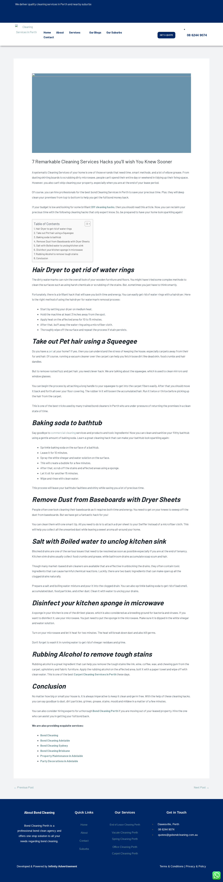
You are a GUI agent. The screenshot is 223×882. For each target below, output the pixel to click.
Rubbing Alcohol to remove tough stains (57, 254)
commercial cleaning (63, 432)
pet (50, 351)
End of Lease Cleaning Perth (125, 824)
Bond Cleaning (49, 735)
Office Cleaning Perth (124, 847)
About (60, 32)
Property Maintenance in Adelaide (61, 755)
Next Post (201, 787)
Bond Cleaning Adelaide (55, 740)
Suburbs (84, 849)
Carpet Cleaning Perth (125, 853)
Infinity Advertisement (62, 866)
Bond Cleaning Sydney (54, 745)
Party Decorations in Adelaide (59, 761)
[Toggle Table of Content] (86, 224)
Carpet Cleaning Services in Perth (95, 674)
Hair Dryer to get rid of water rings (54, 228)
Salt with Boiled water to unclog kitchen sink (59, 245)
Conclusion (42, 258)
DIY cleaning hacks (102, 207)
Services (74, 32)
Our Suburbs (114, 32)
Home (47, 32)
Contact (49, 37)
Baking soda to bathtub (48, 237)
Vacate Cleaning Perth (125, 832)
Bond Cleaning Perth (105, 710)
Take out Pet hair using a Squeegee (55, 232)
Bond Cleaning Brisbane (55, 750)
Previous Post (24, 787)
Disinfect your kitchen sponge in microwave (59, 249)
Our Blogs (95, 32)
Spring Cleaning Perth (125, 839)
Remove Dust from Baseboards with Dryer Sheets (63, 241)
